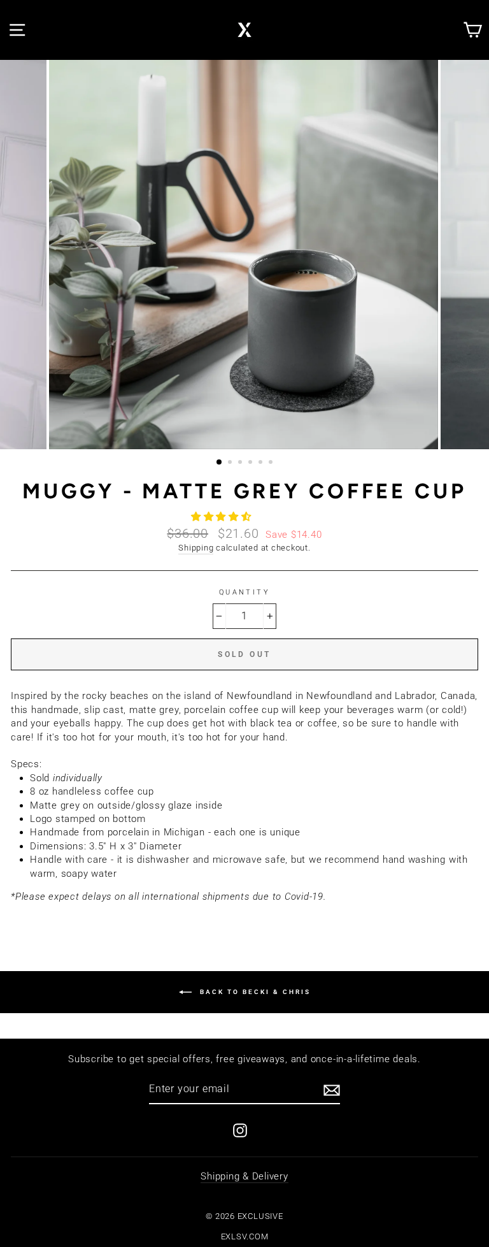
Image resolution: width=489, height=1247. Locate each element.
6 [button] (272, 463)
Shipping (195, 547)
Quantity (245, 591)
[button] (223, 517)
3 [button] (241, 463)
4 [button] (251, 463)
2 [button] (231, 463)
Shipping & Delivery (244, 1176)
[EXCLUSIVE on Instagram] (240, 1130)
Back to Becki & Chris (254, 991)
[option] (245, 254)
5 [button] (262, 463)
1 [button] (219, 462)
